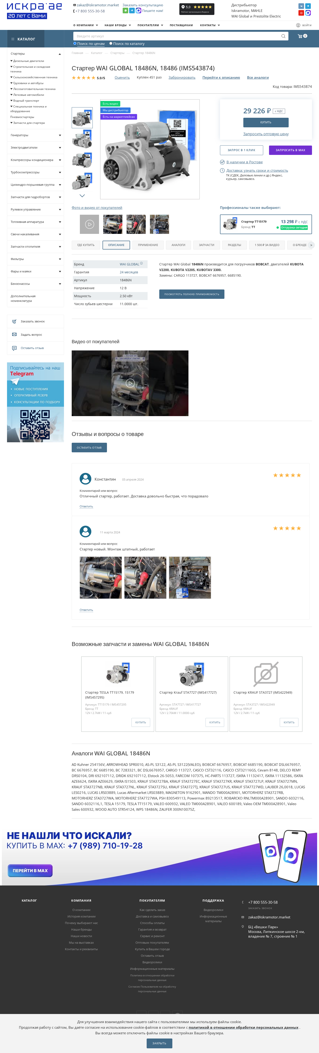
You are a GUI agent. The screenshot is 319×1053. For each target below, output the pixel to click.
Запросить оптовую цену (266, 133)
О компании (81, 910)
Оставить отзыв (32, 348)
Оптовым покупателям (152, 942)
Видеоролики (152, 962)
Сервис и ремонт (152, 936)
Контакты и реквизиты (81, 949)
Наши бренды (81, 929)
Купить (265, 122)
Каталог (29, 900)
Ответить (86, 506)
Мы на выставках (81, 942)
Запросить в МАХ (290, 150)
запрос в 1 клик (241, 150)
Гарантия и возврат (152, 929)
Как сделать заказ (152, 910)
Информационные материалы (152, 969)
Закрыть (159, 1043)
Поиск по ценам (91, 43)
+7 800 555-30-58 (90, 11)
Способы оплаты (152, 923)
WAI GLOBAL (130, 264)
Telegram (308, 6)
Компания (81, 900)
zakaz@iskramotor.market (98, 5)
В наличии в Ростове (245, 162)
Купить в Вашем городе (152, 949)
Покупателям (152, 900)
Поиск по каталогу (129, 43)
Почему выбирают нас (81, 923)
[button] (82, 195)
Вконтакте (301, 6)
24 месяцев (129, 272)
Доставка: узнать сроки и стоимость (257, 170)
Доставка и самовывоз (152, 916)
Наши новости (81, 936)
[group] (89, 224)
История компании (81, 916)
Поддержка (213, 900)
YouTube (301, 13)
